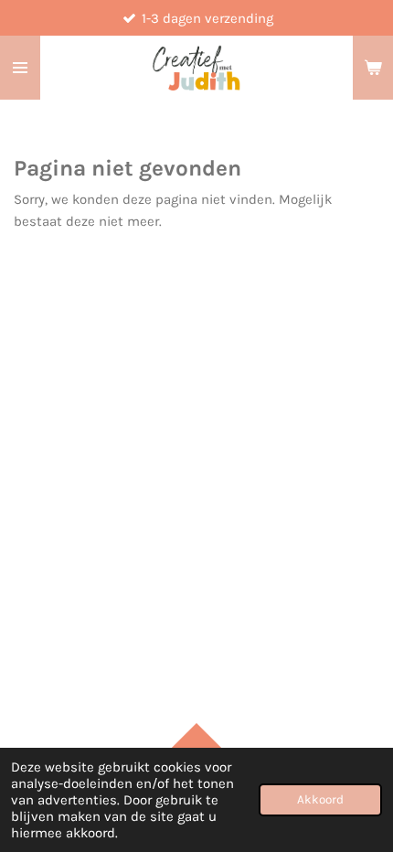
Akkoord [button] (320, 799)
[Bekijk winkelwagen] (373, 68)
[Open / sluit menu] (20, 68)
